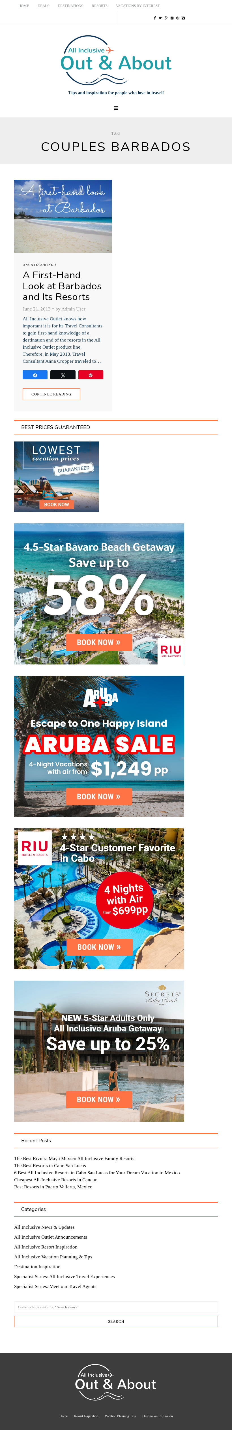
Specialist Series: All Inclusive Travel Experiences (64, 1276)
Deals (43, 6)
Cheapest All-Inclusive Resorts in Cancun (56, 1179)
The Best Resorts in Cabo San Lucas (50, 1165)
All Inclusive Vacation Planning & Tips (53, 1257)
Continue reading (51, 394)
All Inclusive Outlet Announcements (50, 1237)
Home (23, 6)
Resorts (100, 6)
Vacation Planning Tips (120, 1416)
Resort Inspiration (86, 1416)
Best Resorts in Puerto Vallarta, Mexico (53, 1187)
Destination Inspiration (37, 1266)
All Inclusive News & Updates (44, 1227)
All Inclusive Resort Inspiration (46, 1247)
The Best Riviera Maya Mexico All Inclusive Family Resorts (74, 1158)
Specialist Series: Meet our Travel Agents (55, 1286)
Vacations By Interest (138, 6)
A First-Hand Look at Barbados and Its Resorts (62, 285)
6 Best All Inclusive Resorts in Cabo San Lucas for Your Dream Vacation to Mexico (97, 1172)
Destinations (70, 6)
